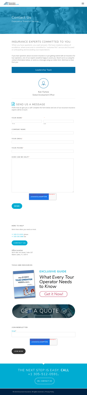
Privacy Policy (49, 392)
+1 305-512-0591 (17, 234)
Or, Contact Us (44, 381)
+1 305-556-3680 (17, 236)
